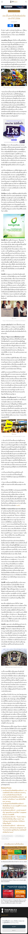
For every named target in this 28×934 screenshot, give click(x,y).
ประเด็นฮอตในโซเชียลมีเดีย (7, 836)
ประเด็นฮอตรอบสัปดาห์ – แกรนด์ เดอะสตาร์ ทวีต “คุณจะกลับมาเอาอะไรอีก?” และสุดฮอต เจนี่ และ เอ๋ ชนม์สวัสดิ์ (14, 812)
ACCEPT (14, 926)
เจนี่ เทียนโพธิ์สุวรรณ (19, 836)
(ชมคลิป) (18, 505)
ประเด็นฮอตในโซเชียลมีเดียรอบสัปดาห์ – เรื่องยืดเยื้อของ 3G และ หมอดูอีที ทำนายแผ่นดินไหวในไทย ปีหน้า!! (14, 806)
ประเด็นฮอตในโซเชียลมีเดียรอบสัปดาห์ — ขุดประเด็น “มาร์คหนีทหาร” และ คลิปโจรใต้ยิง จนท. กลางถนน (15, 799)
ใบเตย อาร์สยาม (5, 838)
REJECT (14, 930)
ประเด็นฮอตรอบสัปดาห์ (14, 11)
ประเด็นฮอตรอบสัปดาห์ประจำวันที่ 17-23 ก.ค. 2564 (14, 861)
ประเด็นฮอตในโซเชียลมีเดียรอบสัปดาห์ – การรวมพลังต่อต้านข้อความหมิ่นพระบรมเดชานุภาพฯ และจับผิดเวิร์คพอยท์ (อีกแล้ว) (15, 793)
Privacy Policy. (15, 922)
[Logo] (14, 2)
